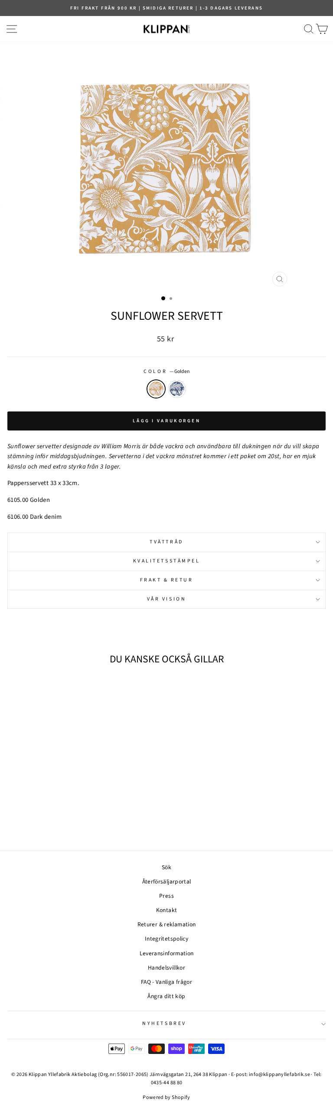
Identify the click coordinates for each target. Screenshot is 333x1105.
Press (166, 896)
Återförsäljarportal (166, 881)
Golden (156, 389)
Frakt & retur (166, 580)
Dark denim (177, 389)
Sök (166, 867)
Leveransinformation (167, 953)
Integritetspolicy (166, 939)
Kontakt (166, 910)
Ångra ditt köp (166, 996)
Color (166, 371)
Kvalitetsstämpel (166, 561)
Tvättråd (166, 542)
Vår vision (166, 599)
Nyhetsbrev (164, 1023)
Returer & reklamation (166, 924)
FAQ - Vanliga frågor (166, 982)
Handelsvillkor (166, 968)
